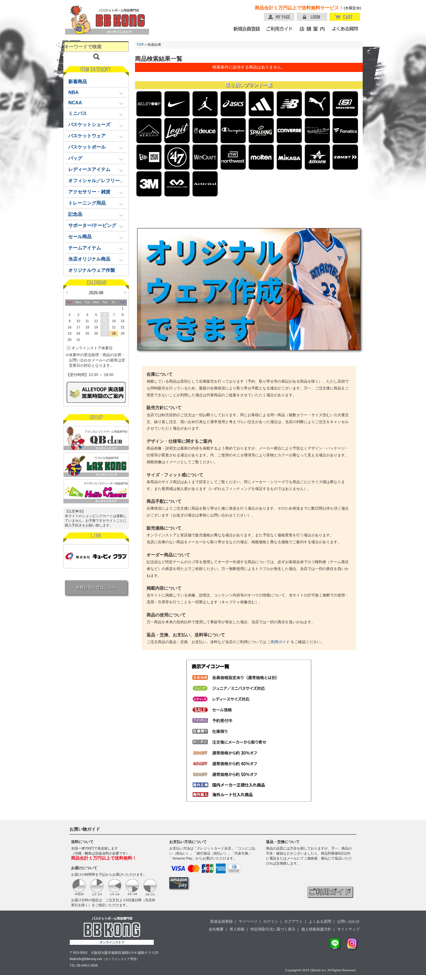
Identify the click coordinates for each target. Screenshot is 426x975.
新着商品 (77, 81)
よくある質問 (320, 921)
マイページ (248, 921)
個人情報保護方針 (316, 929)
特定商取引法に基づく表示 (272, 929)
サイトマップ (348, 929)
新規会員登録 (221, 921)
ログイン (270, 921)
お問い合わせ (348, 921)
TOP (140, 44)
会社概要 (216, 929)
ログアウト (293, 921)
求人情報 (237, 929)
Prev (67, 292)
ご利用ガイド (278, 642)
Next (125, 292)
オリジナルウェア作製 (91, 270)
